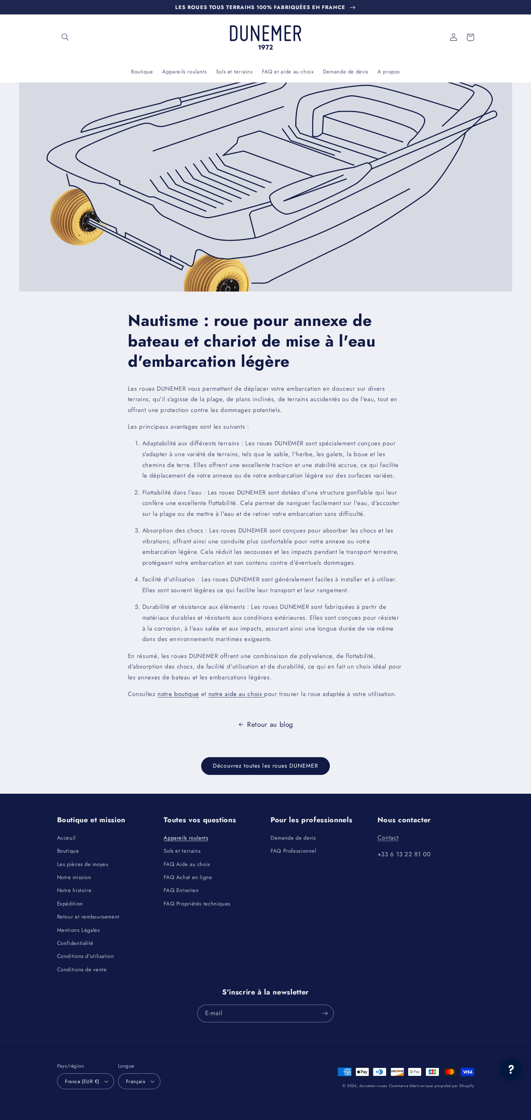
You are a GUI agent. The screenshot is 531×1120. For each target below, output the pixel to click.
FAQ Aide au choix (187, 864)
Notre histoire (74, 890)
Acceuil (66, 838)
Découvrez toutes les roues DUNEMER (266, 765)
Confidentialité (75, 943)
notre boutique (178, 694)
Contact (387, 837)
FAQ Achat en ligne (188, 877)
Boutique (68, 851)
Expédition (70, 904)
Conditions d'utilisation (85, 956)
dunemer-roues (373, 1086)
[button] (65, 37)
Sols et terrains (182, 851)
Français (135, 1081)
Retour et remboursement (88, 917)
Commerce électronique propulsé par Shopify (431, 1086)
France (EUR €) (82, 1081)
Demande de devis (293, 838)
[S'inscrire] (325, 1013)
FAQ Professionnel (293, 851)
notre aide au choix (236, 694)
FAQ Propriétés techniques (197, 904)
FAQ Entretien (181, 890)
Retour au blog (270, 724)
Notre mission (74, 877)
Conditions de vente (82, 969)
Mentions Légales (78, 930)
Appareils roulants (186, 838)
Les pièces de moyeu (83, 864)
